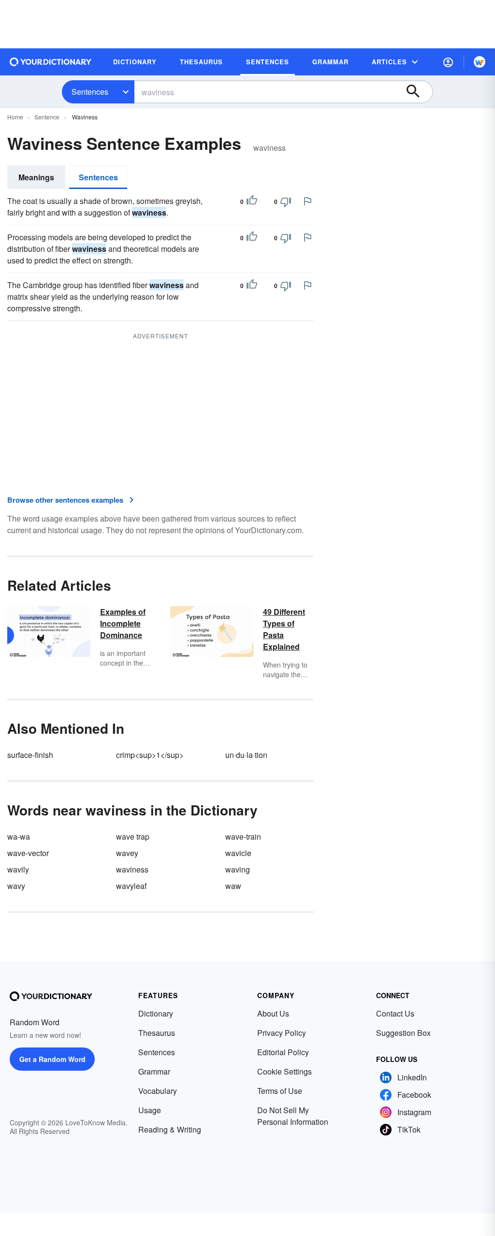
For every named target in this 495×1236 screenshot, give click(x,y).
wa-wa (18, 836)
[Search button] (417, 91)
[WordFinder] (479, 62)
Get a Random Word (52, 1059)
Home (15, 117)
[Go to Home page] (51, 62)
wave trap (132, 836)
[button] (448, 62)
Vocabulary (157, 1090)
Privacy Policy (281, 1032)
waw (233, 885)
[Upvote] (252, 201)
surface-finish (30, 754)
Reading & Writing (169, 1129)
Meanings (36, 177)
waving (237, 869)
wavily (18, 869)
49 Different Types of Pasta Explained (284, 629)
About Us (273, 1013)
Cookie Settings (284, 1071)
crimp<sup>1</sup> (150, 754)
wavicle (238, 852)
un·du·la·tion (246, 754)
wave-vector (28, 852)
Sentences (90, 91)
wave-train (243, 836)
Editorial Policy (283, 1052)
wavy (16, 885)
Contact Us (395, 1013)
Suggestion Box (403, 1032)
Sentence (46, 117)
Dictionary (155, 1013)
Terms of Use (279, 1090)
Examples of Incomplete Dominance (123, 623)
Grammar (154, 1071)
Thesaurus (156, 1032)
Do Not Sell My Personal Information (292, 1116)
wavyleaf (131, 885)
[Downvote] (285, 201)
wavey (127, 852)
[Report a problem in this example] (307, 201)
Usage (149, 1110)
